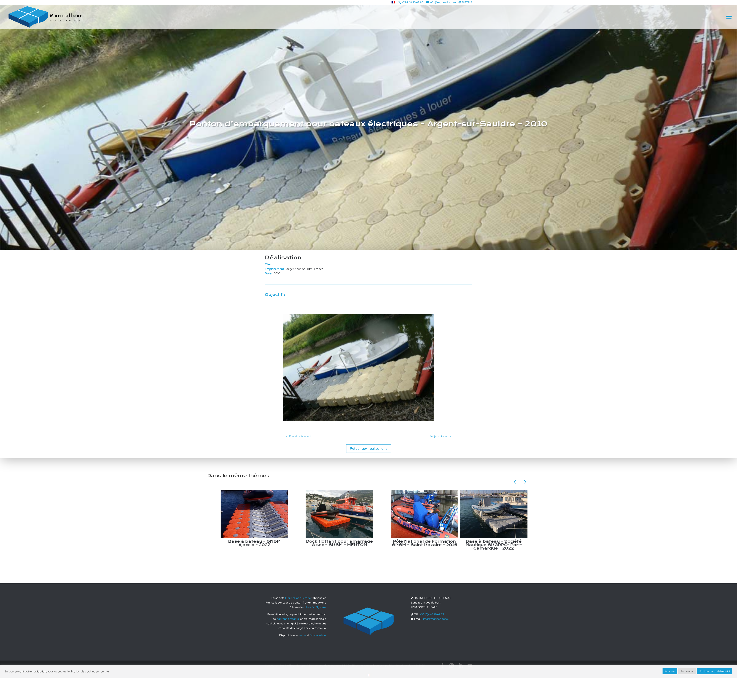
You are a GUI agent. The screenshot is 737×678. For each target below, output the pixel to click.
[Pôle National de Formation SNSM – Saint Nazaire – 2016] (446, 514)
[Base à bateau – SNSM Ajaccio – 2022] (276, 514)
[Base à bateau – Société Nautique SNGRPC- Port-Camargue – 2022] (516, 514)
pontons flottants (288, 619)
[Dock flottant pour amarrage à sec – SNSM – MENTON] (361, 514)
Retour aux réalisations (368, 448)
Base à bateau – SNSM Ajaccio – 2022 (276, 543)
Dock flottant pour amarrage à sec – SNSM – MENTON (361, 543)
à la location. (318, 635)
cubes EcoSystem (314, 607)
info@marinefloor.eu (436, 619)
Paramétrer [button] (687, 671)
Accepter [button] (670, 671)
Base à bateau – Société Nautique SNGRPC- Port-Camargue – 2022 (516, 545)
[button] (515, 482)
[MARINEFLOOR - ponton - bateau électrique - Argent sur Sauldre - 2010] (358, 421)
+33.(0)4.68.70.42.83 (432, 614)
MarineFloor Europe (298, 598)
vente (302, 635)
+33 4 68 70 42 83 (412, 2)
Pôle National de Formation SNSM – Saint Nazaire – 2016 (446, 543)
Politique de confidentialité (714, 671)
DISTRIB (467, 2)
